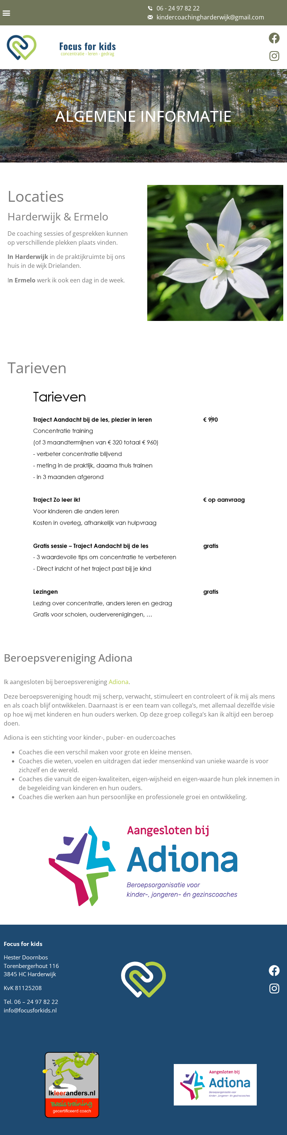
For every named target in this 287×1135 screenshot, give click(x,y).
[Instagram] (274, 56)
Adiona (119, 682)
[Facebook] (274, 38)
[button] (6, 12)
